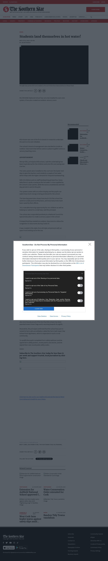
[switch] (80, 278)
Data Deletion (42, 316)
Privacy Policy (66, 316)
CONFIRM (39, 309)
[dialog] (54, 280)
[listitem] (54, 273)
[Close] (90, 245)
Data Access (54, 316)
